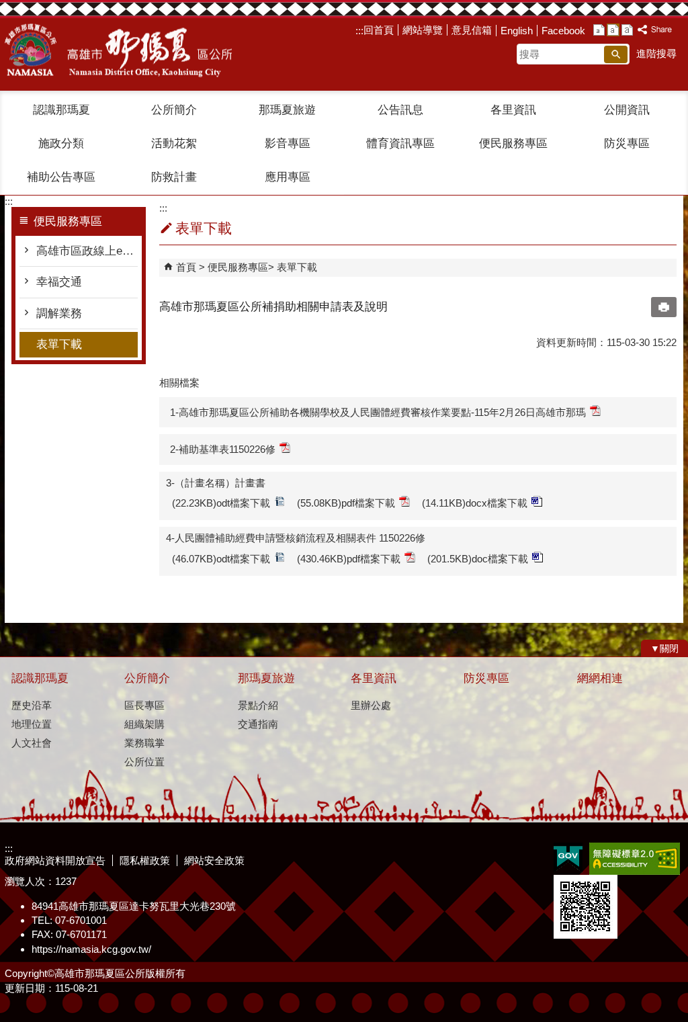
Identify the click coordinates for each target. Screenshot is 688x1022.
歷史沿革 (31, 705)
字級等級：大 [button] (627, 30)
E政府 (568, 858)
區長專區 (144, 705)
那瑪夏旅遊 (287, 109)
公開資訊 (627, 109)
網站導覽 (422, 30)
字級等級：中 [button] (613, 30)
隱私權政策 (145, 860)
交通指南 (258, 724)
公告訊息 (400, 109)
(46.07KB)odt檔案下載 (221, 558)
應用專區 (287, 177)
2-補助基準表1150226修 (222, 449)
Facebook (563, 30)
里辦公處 (371, 705)
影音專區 (287, 143)
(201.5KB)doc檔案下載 (477, 558)
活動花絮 (174, 143)
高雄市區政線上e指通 (87, 251)
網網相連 (600, 678)
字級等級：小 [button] (599, 30)
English (517, 30)
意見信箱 (472, 30)
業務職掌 (144, 743)
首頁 (186, 267)
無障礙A (634, 859)
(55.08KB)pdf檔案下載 (346, 503)
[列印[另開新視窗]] (664, 307)
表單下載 (59, 344)
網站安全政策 (214, 860)
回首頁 (378, 30)
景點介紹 (258, 705)
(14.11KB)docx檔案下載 (474, 503)
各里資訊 (513, 109)
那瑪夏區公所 (118, 50)
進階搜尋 (656, 53)
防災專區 (627, 143)
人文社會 (31, 743)
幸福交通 (59, 281)
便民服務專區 (513, 143)
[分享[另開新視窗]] (655, 30)
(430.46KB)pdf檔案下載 (348, 558)
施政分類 (61, 143)
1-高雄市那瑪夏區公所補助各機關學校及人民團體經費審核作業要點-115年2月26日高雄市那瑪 (378, 412)
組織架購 (144, 724)
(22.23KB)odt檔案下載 (221, 503)
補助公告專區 (61, 177)
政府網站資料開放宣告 (55, 860)
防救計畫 (174, 177)
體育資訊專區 (400, 143)
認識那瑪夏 (61, 109)
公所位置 (144, 761)
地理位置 (31, 724)
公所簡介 (174, 109)
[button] (616, 54)
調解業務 (59, 313)
